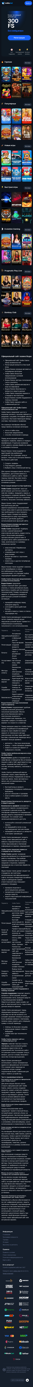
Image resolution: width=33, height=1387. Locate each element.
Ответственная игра (9, 1255)
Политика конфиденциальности (13, 1257)
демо (6, 81)
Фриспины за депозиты (10, 1244)
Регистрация (19, 38)
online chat (16, 1271)
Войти (28, 3)
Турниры (5, 1239)
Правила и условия (9, 1252)
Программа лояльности (10, 1237)
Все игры (27, 62)
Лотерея (5, 1242)
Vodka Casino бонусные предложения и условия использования (14, 376)
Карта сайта (7, 1260)
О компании (6, 1234)
